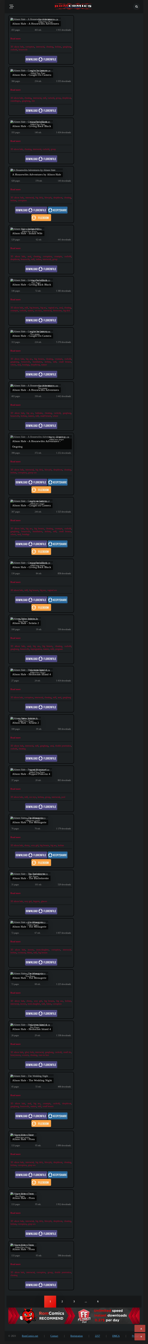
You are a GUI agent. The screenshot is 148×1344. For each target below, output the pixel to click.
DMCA (116, 1336)
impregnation (36, 649)
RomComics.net (30, 1336)
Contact (54, 1336)
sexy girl (34, 845)
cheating (49, 46)
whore (13, 364)
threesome (57, 310)
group (58, 98)
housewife (23, 49)
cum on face (44, 1055)
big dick (39, 197)
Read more (15, 38)
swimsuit (22, 952)
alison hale (19, 46)
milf (44, 98)
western (25, 1055)
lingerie (36, 901)
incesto (31, 949)
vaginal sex (53, 307)
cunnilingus (15, 101)
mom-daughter (42, 949)
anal (29, 256)
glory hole (29, 1052)
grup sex (32, 1165)
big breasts (34, 307)
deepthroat (66, 98)
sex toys (38, 310)
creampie (58, 256)
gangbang (67, 46)
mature (30, 310)
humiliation (37, 362)
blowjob (48, 197)
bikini (29, 952)
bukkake (39, 413)
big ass (43, 307)
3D (11, 46)
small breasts (65, 362)
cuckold (13, 49)
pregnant (59, 649)
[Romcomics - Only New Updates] (73, 6)
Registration (76, 1336)
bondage (25, 364)
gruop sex (32, 472)
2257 (97, 1336)
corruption (29, 46)
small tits (67, 1052)
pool (63, 797)
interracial (40, 46)
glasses (44, 901)
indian (38, 259)
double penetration (63, 746)
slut (33, 101)
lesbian (58, 46)
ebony (27, 845)
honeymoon (15, 1055)
